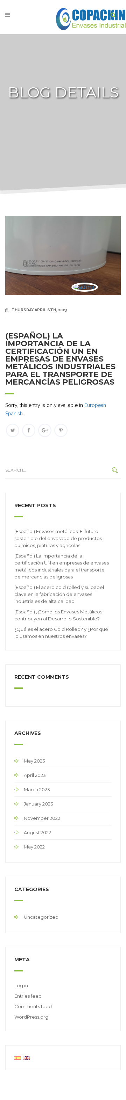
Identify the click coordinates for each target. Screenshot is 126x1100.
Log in (21, 985)
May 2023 (34, 761)
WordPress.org (31, 1017)
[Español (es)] (17, 1058)
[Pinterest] (61, 430)
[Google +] (44, 430)
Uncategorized (41, 917)
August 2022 (37, 832)
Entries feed (28, 996)
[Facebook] (28, 430)
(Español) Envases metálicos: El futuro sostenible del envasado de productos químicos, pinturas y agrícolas (58, 538)
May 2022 (34, 847)
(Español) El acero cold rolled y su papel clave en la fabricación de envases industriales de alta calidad (59, 594)
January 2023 (38, 804)
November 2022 (42, 818)
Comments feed (33, 1006)
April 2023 (35, 775)
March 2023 (37, 789)
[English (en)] (26, 1058)
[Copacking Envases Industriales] (63, 17)
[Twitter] (12, 430)
